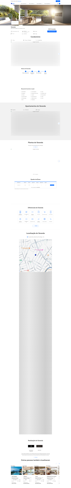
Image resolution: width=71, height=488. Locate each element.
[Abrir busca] (59, 3)
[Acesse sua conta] (57, 3)
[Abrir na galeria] (59, 65)
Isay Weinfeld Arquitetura (31, 451)
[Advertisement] (35, 80)
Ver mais (36, 457)
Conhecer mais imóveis (52, 31)
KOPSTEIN (39, 450)
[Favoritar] (42, 26)
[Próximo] (59, 54)
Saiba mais (19, 1)
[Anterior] (56, 464)
